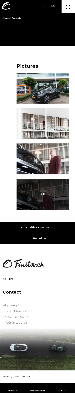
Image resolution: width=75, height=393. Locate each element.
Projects (16, 18)
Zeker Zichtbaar (22, 376)
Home (6, 18)
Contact (62, 390)
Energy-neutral (37, 390)
